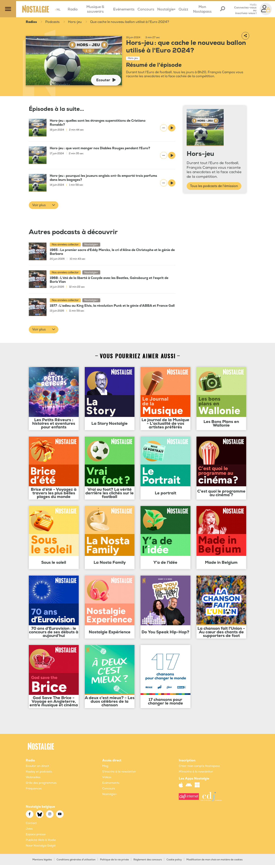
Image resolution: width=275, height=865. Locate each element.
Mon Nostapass (202, 9)
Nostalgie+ (166, 9)
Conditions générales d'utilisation (76, 859)
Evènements (110, 783)
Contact (31, 823)
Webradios (33, 777)
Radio (73, 9)
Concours (146, 9)
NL (57, 9)
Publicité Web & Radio (41, 840)
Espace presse (35, 834)
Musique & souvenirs (95, 9)
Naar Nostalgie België (41, 845)
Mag (105, 766)
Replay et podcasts (39, 771)
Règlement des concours (147, 859)
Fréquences (34, 788)
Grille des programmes (41, 783)
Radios (31, 22)
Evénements (123, 9)
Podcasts (52, 22)
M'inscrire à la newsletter (196, 771)
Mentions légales (42, 859)
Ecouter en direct (37, 766)
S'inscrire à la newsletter (119, 771)
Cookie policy (174, 859)
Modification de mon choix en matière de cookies (214, 859)
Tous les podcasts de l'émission (214, 186)
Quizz (183, 9)
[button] (43, 205)
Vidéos (106, 777)
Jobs (29, 828)
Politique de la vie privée (114, 859)
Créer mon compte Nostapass (199, 766)
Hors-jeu (75, 22)
